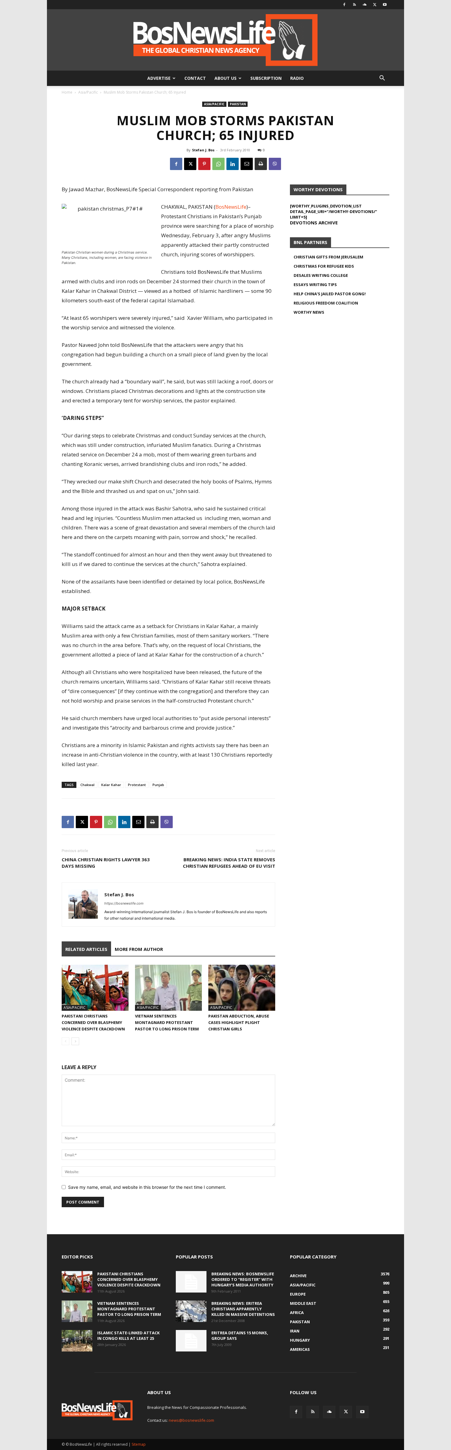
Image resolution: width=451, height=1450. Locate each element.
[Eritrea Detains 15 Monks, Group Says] (191, 1340)
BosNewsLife (230, 206)
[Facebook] (344, 4)
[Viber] (275, 164)
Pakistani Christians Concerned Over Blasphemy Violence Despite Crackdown (93, 1022)
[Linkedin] (232, 164)
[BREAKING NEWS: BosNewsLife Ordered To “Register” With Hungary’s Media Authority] (191, 1282)
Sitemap (139, 1444)
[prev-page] (65, 1041)
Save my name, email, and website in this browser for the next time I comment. (147, 1187)
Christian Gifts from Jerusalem (328, 257)
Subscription (266, 78)
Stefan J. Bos (203, 150)
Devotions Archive (314, 222)
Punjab (158, 784)
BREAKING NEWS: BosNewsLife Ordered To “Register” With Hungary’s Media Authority (242, 1279)
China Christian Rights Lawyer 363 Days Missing (106, 862)
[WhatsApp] (218, 164)
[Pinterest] (204, 164)
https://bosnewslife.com (124, 903)
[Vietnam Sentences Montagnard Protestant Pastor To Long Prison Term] (168, 988)
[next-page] (75, 1041)
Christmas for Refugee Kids (324, 266)
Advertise (159, 78)
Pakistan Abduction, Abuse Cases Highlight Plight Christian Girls (238, 1022)
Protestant (137, 784)
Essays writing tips (315, 284)
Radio (297, 78)
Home (67, 92)
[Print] (261, 164)
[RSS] (354, 4)
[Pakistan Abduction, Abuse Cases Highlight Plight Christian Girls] (241, 988)
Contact (195, 78)
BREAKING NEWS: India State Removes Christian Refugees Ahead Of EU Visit (229, 862)
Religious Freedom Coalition (326, 303)
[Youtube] (384, 4)
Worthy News (309, 312)
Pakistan (238, 104)
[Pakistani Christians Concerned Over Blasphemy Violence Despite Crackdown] (95, 988)
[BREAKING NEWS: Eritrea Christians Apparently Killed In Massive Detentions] (191, 1311)
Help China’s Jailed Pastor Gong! (330, 294)
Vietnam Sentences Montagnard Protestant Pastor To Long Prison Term (167, 1022)
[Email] (247, 164)
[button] (382, 79)
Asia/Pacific (88, 92)
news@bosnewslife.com (191, 1420)
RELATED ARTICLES (86, 949)
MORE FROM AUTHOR (139, 949)
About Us (225, 78)
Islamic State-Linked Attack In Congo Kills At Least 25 (128, 1335)
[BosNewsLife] (225, 40)
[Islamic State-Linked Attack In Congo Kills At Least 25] (77, 1340)
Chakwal (87, 784)
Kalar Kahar (111, 784)
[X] (374, 4)
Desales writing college (321, 275)
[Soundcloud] (364, 4)
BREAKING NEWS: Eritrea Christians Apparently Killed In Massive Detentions (243, 1309)
